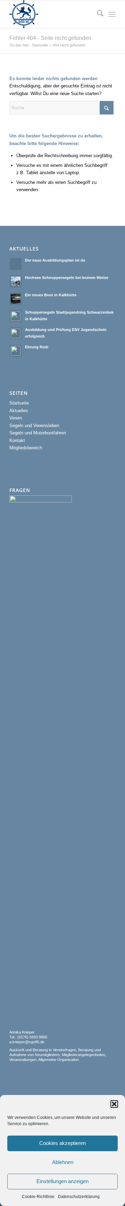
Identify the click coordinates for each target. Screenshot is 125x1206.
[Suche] (96, 14)
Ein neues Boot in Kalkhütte (50, 295)
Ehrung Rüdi (36, 347)
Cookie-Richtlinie (38, 1196)
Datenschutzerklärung (79, 1196)
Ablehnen (62, 1162)
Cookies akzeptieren (62, 1143)
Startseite (19, 403)
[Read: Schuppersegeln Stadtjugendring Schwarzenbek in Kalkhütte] (15, 316)
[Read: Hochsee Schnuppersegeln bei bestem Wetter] (15, 281)
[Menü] (112, 14)
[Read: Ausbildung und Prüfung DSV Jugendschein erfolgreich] (15, 333)
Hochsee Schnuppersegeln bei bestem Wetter (66, 277)
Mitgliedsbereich (25, 447)
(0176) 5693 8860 (31, 1037)
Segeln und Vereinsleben (34, 425)
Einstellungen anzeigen (62, 1181)
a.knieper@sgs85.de (26, 1042)
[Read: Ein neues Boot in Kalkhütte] (15, 298)
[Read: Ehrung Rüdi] (15, 351)
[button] (114, 1104)
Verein (15, 418)
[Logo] (51, 14)
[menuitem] (96, 14)
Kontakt (17, 440)
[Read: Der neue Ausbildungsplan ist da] (15, 264)
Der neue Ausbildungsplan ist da (55, 260)
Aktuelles (18, 410)
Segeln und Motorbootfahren (37, 432)
